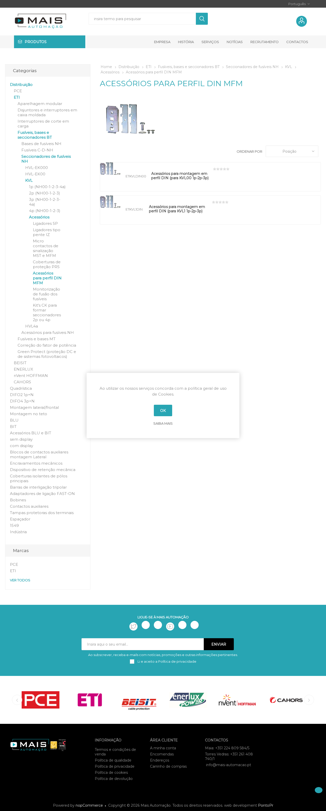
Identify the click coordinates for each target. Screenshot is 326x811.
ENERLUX (23, 369)
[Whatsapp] (195, 625)
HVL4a (31, 326)
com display (21, 445)
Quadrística (21, 388)
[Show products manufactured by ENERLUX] (188, 699)
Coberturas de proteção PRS (47, 264)
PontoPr (265, 805)
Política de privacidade (114, 766)
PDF (221, 180)
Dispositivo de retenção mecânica (42, 469)
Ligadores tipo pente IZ (46, 232)
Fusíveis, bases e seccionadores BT (35, 135)
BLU (14, 420)
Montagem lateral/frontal (34, 407)
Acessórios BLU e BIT (30, 432)
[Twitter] (133, 626)
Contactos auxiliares (29, 506)
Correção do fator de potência (47, 345)
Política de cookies (111, 772)
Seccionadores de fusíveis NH (46, 159)
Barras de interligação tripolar (38, 487)
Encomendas (162, 754)
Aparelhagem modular (40, 103)
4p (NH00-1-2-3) (44, 210)
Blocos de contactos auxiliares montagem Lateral (39, 454)
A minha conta (163, 748)
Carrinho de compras (168, 766)
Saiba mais (163, 423)
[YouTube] (170, 626)
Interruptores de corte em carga (43, 123)
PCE (18, 90)
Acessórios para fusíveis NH (47, 332)
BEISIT (20, 362)
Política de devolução (114, 778)
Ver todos (20, 580)
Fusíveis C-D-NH (37, 150)
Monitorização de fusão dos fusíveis (46, 294)
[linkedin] (182, 625)
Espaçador (20, 519)
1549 (14, 525)
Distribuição (21, 84)
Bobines (18, 500)
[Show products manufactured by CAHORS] (286, 699)
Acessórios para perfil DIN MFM (47, 278)
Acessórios (39, 217)
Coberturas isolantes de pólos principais (38, 478)
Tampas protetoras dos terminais (42, 512)
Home (106, 66)
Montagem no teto (28, 413)
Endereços (159, 760)
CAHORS (22, 382)
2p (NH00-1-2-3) (44, 193)
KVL (29, 180)
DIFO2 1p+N (22, 394)
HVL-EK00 (35, 174)
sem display (21, 439)
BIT (13, 426)
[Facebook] (146, 625)
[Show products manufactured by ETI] (90, 699)
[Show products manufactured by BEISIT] (139, 699)
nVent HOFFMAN (31, 375)
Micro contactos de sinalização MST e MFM (45, 248)
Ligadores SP (45, 223)
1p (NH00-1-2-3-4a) (47, 186)
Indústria (18, 531)
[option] (40, 699)
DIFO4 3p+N (22, 401)
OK (163, 410)
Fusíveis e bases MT (37, 338)
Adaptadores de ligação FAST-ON (42, 493)
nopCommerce (89, 805)
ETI (17, 97)
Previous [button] (17, 700)
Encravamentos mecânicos (36, 463)
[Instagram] (158, 625)
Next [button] (309, 700)
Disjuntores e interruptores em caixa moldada (47, 112)
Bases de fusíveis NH (41, 143)
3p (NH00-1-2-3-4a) (44, 202)
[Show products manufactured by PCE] (41, 699)
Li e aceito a (166, 661)
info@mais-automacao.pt (228, 765)
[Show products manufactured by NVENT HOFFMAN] (237, 699)
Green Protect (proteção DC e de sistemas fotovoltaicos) (47, 354)
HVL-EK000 (36, 167)
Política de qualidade (113, 760)
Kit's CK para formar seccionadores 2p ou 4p (47, 312)
